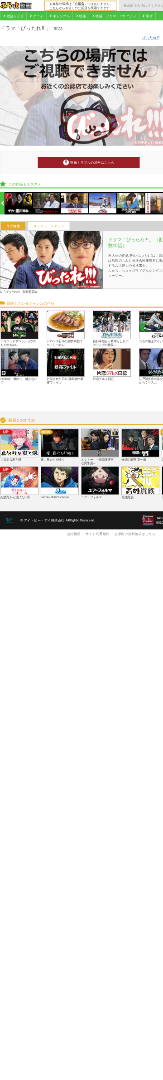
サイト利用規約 (98, 533)
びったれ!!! (150, 37)
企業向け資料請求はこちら (135, 533)
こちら (54, 8)
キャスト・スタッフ (49, 226)
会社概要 (74, 533)
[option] (19, 203)
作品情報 (13, 226)
